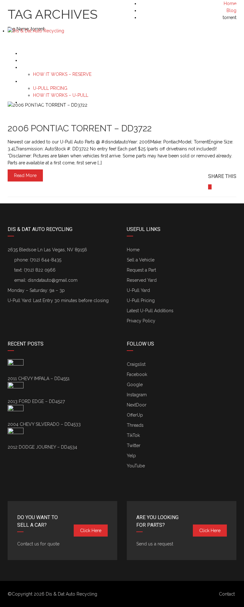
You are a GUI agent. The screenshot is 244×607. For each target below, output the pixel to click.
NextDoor (136, 404)
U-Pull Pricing (141, 300)
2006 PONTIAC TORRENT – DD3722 (80, 128)
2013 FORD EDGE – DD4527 (36, 401)
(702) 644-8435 (220, 6)
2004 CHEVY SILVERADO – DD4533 (44, 424)
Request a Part (37, 60)
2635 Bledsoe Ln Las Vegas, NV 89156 (47, 249)
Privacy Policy (141, 320)
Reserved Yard (142, 280)
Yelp (131, 455)
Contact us (32, 102)
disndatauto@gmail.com (53, 280)
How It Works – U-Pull (60, 95)
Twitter (133, 445)
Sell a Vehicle (35, 53)
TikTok (133, 435)
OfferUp (135, 415)
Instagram (137, 394)
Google (135, 384)
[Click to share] (210, 186)
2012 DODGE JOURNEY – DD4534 (42, 447)
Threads (135, 425)
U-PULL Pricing (50, 88)
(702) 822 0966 (40, 270)
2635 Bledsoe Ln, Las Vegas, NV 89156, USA (57, 6)
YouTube (136, 465)
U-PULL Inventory (40, 81)
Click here (90, 530)
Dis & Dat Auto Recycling (71, 594)
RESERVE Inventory (42, 67)
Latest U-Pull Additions (150, 310)
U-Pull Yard (138, 290)
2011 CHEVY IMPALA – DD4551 (39, 378)
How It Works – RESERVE (62, 74)
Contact (227, 594)
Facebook (137, 374)
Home (133, 249)
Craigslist (136, 364)
